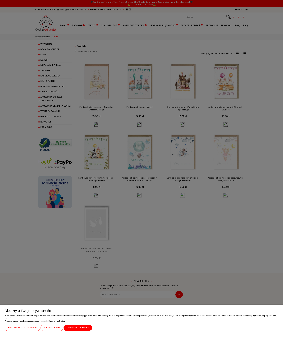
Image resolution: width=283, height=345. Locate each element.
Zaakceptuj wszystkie (77, 328)
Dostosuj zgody (52, 328)
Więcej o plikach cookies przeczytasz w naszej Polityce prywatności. (35, 321)
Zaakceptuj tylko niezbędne (22, 328)
